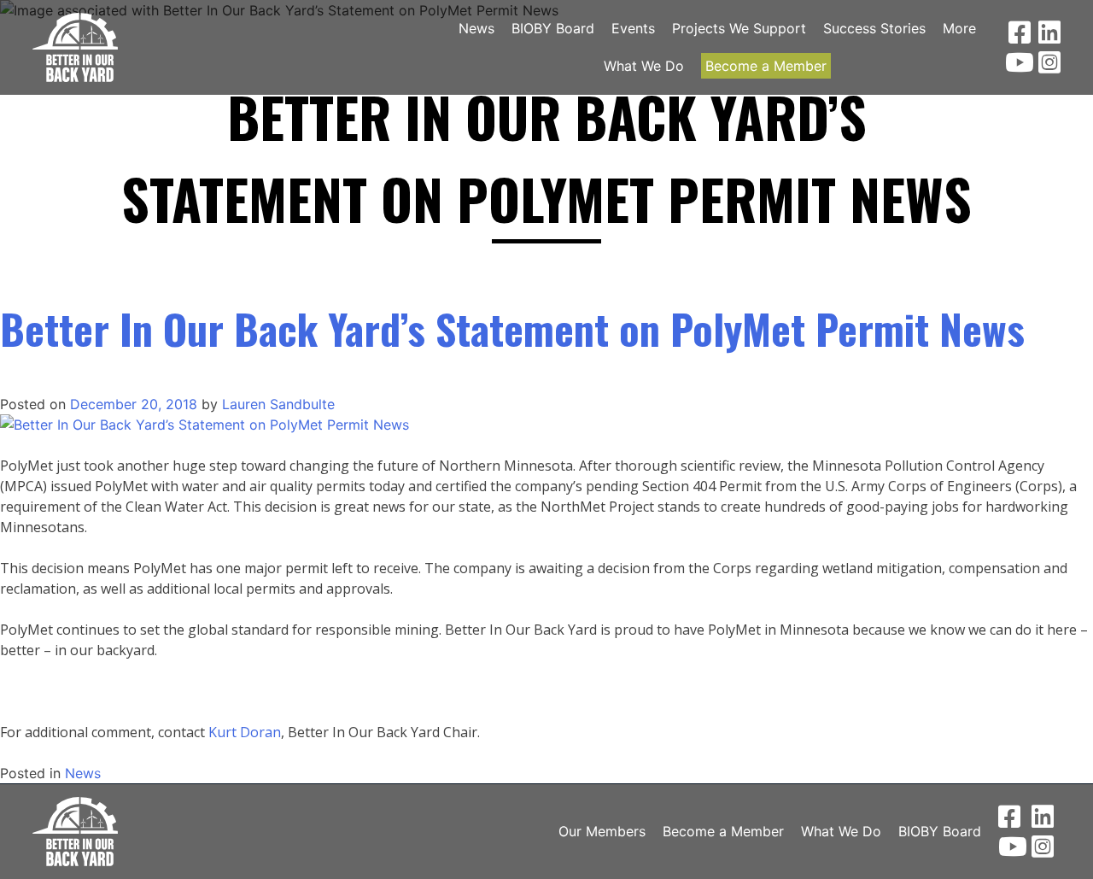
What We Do (644, 65)
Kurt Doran (244, 732)
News (476, 28)
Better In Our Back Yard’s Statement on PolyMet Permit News (512, 328)
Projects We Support (739, 28)
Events (633, 28)
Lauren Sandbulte (278, 404)
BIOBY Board (552, 28)
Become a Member (766, 65)
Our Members (602, 831)
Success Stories (874, 28)
